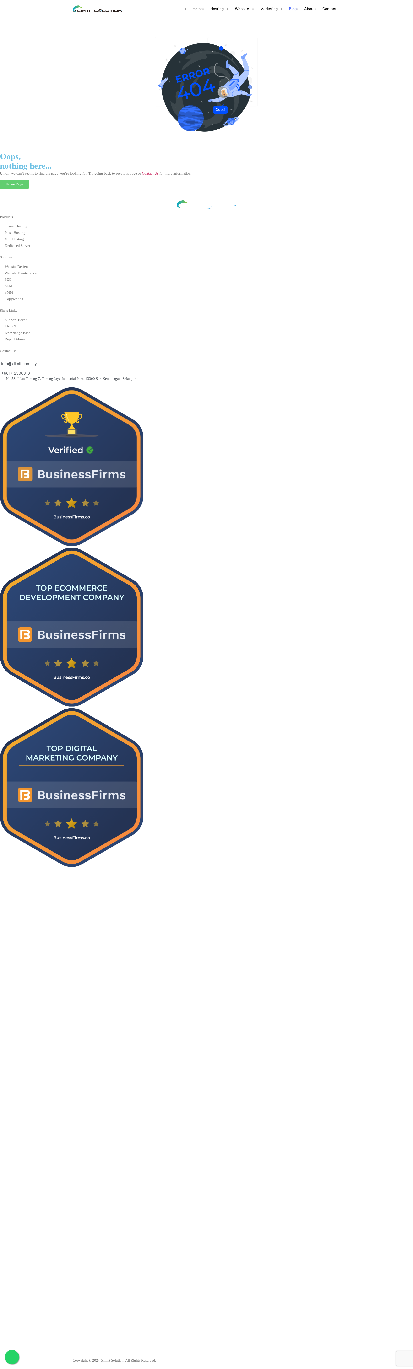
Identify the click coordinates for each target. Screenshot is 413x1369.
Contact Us (150, 173)
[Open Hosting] (225, 9)
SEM (8, 286)
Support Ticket (16, 320)
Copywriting (14, 299)
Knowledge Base (17, 333)
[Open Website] (251, 9)
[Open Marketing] (279, 9)
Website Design (16, 266)
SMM (9, 292)
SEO (8, 279)
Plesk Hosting (15, 233)
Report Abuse (15, 339)
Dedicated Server (17, 245)
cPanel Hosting (16, 226)
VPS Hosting (14, 239)
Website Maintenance (21, 273)
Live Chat (12, 326)
